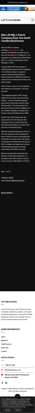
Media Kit (4, 340)
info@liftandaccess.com (13, 370)
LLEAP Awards (6, 344)
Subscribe (4, 348)
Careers (4, 351)
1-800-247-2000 (10, 365)
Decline (17, 410)
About (3, 337)
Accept (7, 410)
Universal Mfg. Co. (14, 50)
